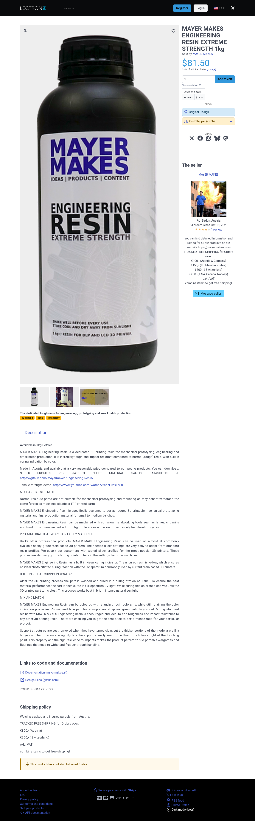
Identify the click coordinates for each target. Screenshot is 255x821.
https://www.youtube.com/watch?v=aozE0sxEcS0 (88, 485)
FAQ (22, 795)
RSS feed (175, 800)
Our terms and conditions (36, 804)
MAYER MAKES (203, 54)
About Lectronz (30, 790)
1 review (216, 229)
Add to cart (225, 79)
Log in (201, 8)
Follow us (176, 795)
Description (36, 432)
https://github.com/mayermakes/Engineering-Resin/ (56, 478)
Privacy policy (29, 799)
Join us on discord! (183, 790)
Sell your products (32, 808)
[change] (211, 69)
